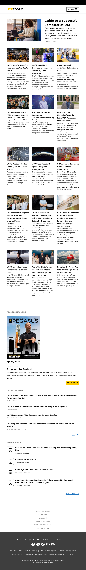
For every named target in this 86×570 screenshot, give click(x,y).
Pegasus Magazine (43, 521)
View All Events (72, 494)
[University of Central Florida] (20, 2)
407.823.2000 (59, 560)
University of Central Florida (43, 539)
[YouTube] (48, 544)
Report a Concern (41, 554)
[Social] (43, 544)
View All (75, 435)
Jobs (41, 550)
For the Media (43, 515)
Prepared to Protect (19, 369)
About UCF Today (43, 511)
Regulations (29, 554)
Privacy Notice (71, 550)
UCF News (69, 554)
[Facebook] (33, 544)
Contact (27, 550)
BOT (20, 550)
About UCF (13, 550)
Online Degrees (50, 550)
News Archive (43, 518)
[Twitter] (38, 544)
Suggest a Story (43, 528)
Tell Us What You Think (43, 525)
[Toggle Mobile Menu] (78, 2)
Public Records (17, 554)
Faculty (34, 550)
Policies (61, 550)
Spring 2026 (13, 361)
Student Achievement (56, 554)
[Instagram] (53, 544)
